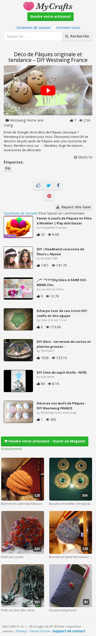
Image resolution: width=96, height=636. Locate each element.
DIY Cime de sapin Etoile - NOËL (62, 372)
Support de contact (68, 631)
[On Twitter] (48, 186)
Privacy (21, 631)
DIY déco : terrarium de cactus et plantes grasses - (64, 344)
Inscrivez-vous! (68, 27)
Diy (8, 168)
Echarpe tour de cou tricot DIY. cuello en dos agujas (62, 313)
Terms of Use (40, 631)
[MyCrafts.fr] (48, 6)
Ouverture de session (33, 27)
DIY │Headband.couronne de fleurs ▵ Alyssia (60, 251)
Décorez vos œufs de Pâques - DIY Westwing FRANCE (61, 405)
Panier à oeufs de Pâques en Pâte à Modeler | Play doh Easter (64, 220)
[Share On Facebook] (58, 186)
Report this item (75, 207)
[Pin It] (48, 196)
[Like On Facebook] (38, 186)
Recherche (78, 36)
